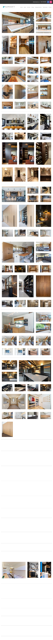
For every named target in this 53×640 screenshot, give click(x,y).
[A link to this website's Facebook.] (48, 2)
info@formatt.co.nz (36, 1)
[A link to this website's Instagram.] (51, 2)
